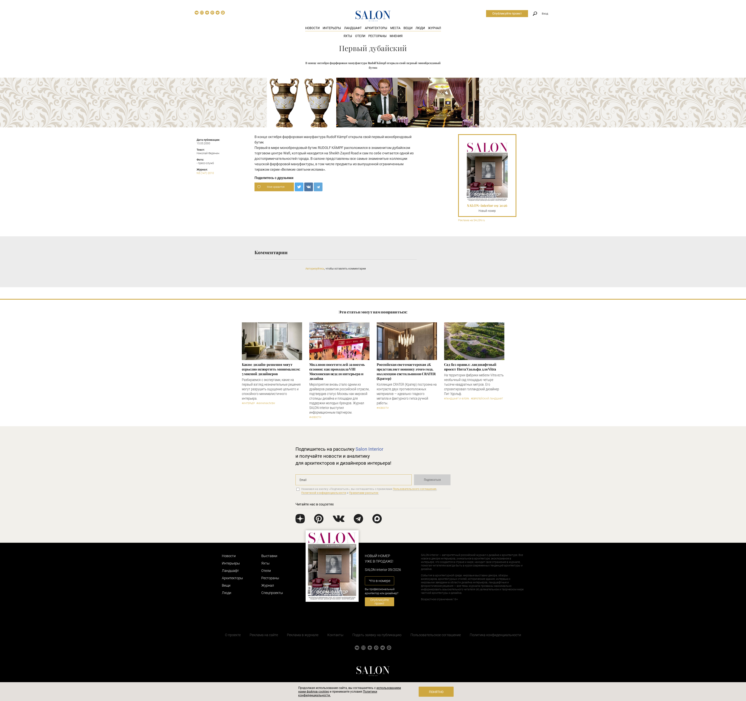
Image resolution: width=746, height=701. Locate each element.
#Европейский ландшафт (487, 398)
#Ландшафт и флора (456, 398)
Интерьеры (332, 28)
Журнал (434, 28)
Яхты (347, 36)
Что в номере (379, 581)
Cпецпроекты (272, 593)
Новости (312, 28)
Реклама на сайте (264, 635)
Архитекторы (376, 28)
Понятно (436, 692)
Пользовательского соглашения (415, 489)
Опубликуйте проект (507, 13)
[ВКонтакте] (308, 187)
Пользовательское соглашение (435, 635)
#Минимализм (265, 403)
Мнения (396, 36)
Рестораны (377, 36)
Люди (420, 28)
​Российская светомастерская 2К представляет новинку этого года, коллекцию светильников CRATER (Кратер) (406, 371)
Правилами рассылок (364, 492)
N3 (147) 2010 (205, 173)
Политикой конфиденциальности (323, 492)
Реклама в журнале (302, 635)
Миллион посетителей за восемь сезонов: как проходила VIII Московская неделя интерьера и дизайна (337, 371)
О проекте (233, 635)
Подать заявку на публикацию (377, 635)
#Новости (315, 417)
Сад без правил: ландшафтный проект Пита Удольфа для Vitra (470, 366)
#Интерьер (248, 403)
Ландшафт (353, 28)
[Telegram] (318, 187)
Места (395, 28)
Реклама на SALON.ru (471, 220)
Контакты (335, 635)
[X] (299, 187)
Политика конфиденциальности (495, 635)
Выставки (269, 556)
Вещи (408, 28)
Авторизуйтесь (314, 268)
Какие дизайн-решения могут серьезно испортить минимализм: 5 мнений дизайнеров (271, 369)
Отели (360, 36)
